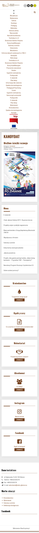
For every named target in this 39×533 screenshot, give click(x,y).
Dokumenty (14, 48)
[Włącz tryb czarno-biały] (28, 5)
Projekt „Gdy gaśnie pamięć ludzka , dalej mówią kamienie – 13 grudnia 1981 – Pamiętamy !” (19, 259)
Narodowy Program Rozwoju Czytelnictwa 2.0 (19, 265)
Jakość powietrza (9, 253)
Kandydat (14, 55)
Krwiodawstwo (14, 108)
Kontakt (13, 113)
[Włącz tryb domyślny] (25, 5)
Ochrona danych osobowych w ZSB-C (14, 53)
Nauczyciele (14, 33)
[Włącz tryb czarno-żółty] (31, 5)
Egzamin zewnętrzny (14, 73)
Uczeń (14, 90)
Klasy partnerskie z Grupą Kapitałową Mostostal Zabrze (19, 231)
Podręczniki (14, 75)
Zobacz (19, 300)
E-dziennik (13, 78)
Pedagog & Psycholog (14, 88)
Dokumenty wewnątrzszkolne (13, 248)
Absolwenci (14, 50)
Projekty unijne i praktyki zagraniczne (16, 225)
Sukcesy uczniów (14, 45)
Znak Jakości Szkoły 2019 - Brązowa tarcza (18, 220)
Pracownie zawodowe (14, 68)
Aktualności (14, 16)
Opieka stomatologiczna (14, 85)
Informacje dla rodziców (14, 83)
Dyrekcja (14, 23)
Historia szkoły (14, 30)
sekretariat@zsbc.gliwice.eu (18, 485)
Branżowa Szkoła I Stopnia (14, 40)
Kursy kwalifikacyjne (13, 43)
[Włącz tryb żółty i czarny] (34, 5)
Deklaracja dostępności (11, 505)
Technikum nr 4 (14, 38)
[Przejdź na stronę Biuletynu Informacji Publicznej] (13, 119)
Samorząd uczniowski (14, 95)
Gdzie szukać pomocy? (11, 270)
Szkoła (14, 20)
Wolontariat (14, 105)
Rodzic (14, 70)
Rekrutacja (13, 58)
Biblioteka (14, 28)
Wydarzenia (14, 18)
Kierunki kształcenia (13, 35)
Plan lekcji (14, 80)
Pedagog (14, 25)
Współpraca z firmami (11, 237)
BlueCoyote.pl (24, 528)
